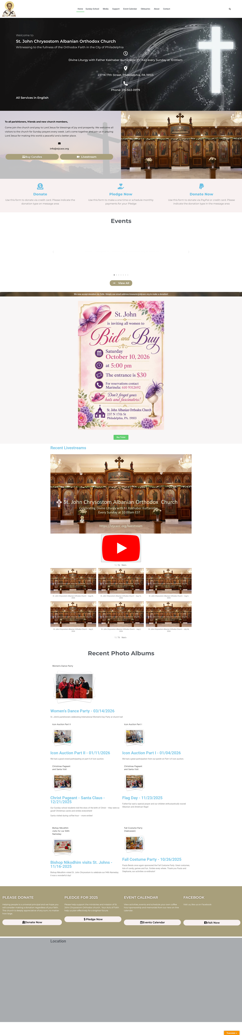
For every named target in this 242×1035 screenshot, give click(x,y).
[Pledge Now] (121, 186)
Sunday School (92, 9)
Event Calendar (130, 9)
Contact (166, 9)
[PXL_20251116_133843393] (62, 847)
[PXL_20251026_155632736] (133, 844)
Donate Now (201, 194)
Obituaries (145, 9)
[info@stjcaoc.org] (59, 143)
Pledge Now (120, 194)
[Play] (121, 548)
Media (106, 9)
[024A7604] (74, 687)
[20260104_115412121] (133, 738)
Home (80, 9)
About (156, 9)
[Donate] (40, 186)
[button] (93, 9)
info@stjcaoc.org (59, 148)
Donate (40, 194)
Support (115, 9)
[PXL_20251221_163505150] (62, 783)
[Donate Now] (201, 186)
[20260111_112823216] (62, 738)
